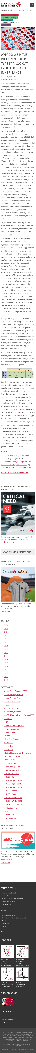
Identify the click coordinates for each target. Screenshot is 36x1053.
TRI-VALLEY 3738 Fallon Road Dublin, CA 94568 (20, 984)
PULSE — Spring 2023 (13, 787)
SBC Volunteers (10, 808)
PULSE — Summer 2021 (13, 794)
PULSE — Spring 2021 (13, 784)
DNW (6, 722)
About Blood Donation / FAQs (16, 691)
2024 (6, 632)
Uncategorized (10, 818)
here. (20, 412)
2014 (6, 666)
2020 (6, 645)
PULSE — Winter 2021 (13, 797)
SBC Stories (5, 924)
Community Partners (12, 712)
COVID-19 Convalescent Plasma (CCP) (19, 715)
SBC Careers (6, 25)
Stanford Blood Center (10, 79)
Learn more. (6, 611)
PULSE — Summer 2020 (13, 791)
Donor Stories (10, 732)
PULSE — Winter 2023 (13, 801)
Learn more (5, 862)
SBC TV (4, 926)
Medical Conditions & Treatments (17, 753)
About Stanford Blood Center (10, 893)
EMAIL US (4, 1022)
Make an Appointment (10, 15)
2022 (6, 639)
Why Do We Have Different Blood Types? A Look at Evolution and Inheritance (15, 63)
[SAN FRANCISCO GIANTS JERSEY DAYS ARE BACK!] (18, 601)
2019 (6, 649)
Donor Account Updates (14, 725)
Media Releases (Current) (9, 915)
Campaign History (11, 708)
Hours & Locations (19, 10)
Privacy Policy (6, 1049)
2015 (6, 663)
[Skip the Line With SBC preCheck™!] (18, 848)
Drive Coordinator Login (10, 22)
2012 (6, 673)
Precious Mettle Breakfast (15, 770)
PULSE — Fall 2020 (11, 773)
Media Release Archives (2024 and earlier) (14, 918)
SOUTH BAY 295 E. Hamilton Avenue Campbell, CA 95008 (7, 984)
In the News (9, 746)
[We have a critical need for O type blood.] (18, 534)
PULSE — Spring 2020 (13, 780)
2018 (6, 652)
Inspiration (8, 749)
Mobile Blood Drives (12, 756)
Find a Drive (29, 10)
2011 (6, 676)
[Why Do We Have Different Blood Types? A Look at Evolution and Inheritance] (18, 51)
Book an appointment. (10, 542)
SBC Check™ (7, 20)
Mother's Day (9, 760)
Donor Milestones (11, 729)
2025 (6, 628)
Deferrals (8, 718)
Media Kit (4, 921)
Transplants (9, 815)
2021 (6, 642)
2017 (6, 656)
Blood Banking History (13, 694)
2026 (6, 625)
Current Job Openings (8, 901)
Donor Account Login (9, 17)
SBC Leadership (6, 904)
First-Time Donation (12, 739)
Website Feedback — (19, 1049)
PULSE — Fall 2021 (11, 777)
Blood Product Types (12, 698)
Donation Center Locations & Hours (12, 899)
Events (7, 736)
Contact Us (5, 896)
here (32, 421)
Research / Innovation (13, 804)
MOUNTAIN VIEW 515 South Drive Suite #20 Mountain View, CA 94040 (22, 962)
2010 (6, 680)
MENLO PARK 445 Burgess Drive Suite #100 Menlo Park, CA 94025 (6, 962)
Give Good (8, 742)
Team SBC (8, 811)
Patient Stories (10, 763)
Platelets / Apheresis (12, 767)
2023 (6, 635)
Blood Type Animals (12, 701)
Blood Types (9, 705)
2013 (6, 670)
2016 (6, 659)
